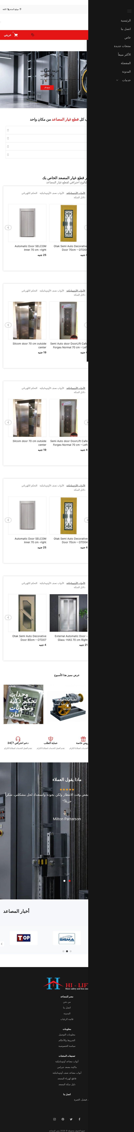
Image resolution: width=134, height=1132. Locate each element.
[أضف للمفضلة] (64, 238)
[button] (80, 238)
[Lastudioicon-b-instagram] (54, 1119)
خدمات (126, 80)
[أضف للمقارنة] (56, 238)
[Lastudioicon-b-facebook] (79, 1119)
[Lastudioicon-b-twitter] (71, 1119)
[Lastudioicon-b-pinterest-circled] (63, 1119)
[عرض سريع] (72, 238)
